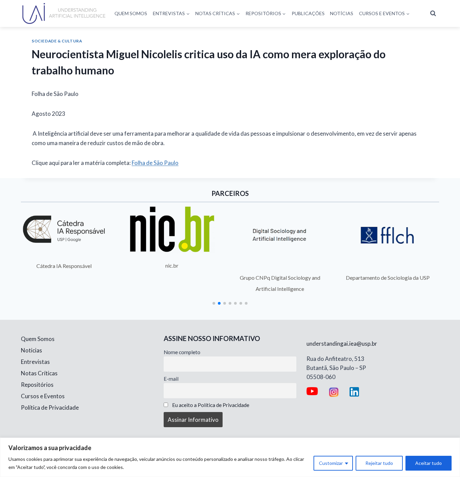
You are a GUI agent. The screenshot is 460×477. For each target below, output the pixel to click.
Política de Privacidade (50, 407)
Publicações (308, 13)
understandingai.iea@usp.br (341, 343)
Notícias (341, 13)
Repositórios (37, 384)
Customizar (331, 463)
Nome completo (182, 352)
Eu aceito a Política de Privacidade (210, 405)
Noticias (31, 350)
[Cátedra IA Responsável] (64, 229)
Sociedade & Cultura (57, 40)
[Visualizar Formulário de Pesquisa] (433, 13)
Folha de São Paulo (155, 162)
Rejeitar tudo (379, 463)
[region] (230, 457)
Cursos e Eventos (43, 396)
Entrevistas (35, 361)
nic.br (171, 265)
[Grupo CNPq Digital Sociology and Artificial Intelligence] (280, 235)
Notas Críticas (39, 373)
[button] (213, 303)
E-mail (171, 379)
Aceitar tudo (428, 463)
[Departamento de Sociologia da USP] (388, 235)
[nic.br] (172, 229)
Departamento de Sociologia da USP (388, 277)
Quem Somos (130, 13)
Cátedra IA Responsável (64, 266)
